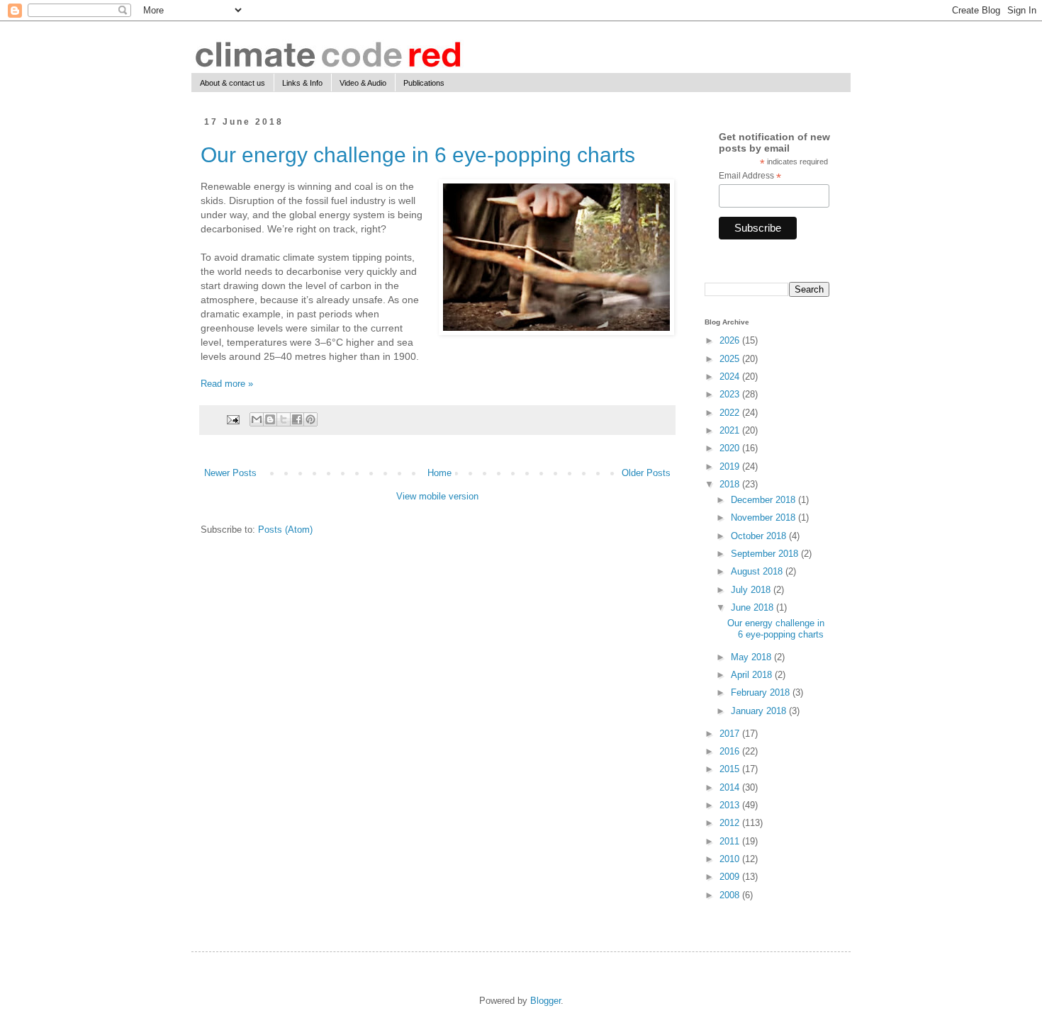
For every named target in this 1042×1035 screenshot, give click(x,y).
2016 (730, 751)
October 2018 (760, 536)
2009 (730, 876)
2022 (730, 412)
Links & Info (302, 83)
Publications (423, 83)
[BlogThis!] (270, 419)
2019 (730, 466)
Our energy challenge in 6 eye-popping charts (418, 154)
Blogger (545, 1000)
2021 (730, 430)
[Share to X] (283, 419)
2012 (730, 823)
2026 (730, 340)
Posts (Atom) (285, 529)
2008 (730, 895)
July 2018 (752, 589)
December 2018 (764, 499)
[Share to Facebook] (297, 419)
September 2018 (766, 553)
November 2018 (764, 517)
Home (439, 473)
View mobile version (437, 496)
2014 (730, 787)
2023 (730, 394)
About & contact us (232, 83)
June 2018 (753, 607)
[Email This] (257, 419)
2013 (730, 805)
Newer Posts (230, 473)
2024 (730, 376)
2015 (730, 769)
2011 (730, 841)
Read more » (227, 383)
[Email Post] (232, 419)
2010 (730, 859)
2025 (730, 359)
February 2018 (761, 692)
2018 (730, 484)
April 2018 (753, 674)
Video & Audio (363, 83)
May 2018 (752, 657)
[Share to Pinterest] (310, 419)
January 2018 (760, 711)
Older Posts (646, 473)
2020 (730, 448)
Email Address (750, 176)
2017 (730, 733)
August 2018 (758, 571)
